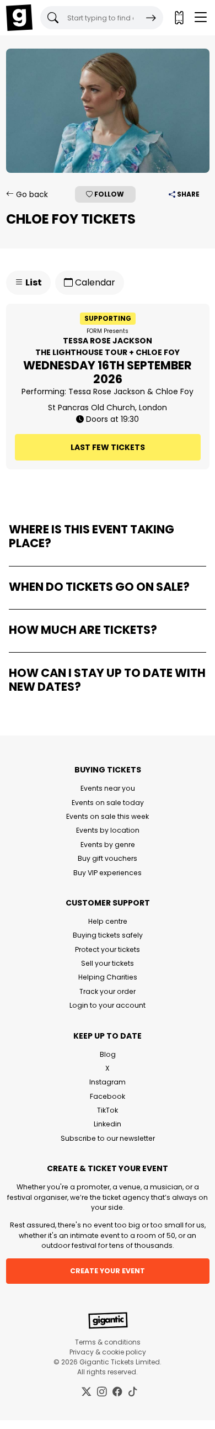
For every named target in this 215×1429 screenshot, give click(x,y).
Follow (108, 194)
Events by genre (107, 844)
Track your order (107, 991)
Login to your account (107, 1005)
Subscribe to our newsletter (108, 1138)
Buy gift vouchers (107, 858)
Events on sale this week (107, 816)
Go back (31, 194)
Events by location (107, 830)
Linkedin (107, 1124)
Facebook (107, 1096)
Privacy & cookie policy (107, 1352)
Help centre (107, 921)
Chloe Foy (174, 391)
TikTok (107, 1110)
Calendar (94, 282)
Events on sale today (108, 802)
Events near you (107, 788)
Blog (108, 1054)
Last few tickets (108, 447)
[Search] (151, 18)
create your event (107, 1270)
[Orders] (179, 17)
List (33, 282)
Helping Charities (107, 977)
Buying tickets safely (108, 935)
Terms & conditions (108, 1342)
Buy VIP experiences (107, 872)
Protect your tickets (107, 949)
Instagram (107, 1082)
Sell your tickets (107, 963)
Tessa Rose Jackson (106, 391)
